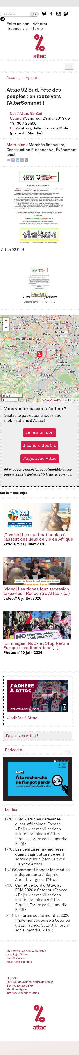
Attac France (27, 925)
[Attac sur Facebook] (52, 14)
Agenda (33, 78)
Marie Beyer (53, 859)
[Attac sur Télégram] (3, 19)
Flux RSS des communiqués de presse (30, 982)
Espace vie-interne (25, 29)
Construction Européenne (30, 150)
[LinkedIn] (17, 160)
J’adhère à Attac (22, 718)
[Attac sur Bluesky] (44, 14)
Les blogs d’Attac (17, 954)
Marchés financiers (46, 145)
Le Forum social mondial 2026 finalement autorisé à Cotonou (42, 920)
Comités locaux (16, 958)
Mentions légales (17, 989)
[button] (39, 355)
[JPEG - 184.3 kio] (39, 284)
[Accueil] (39, 46)
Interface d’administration (23, 993)
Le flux (11, 810)
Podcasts (13, 750)
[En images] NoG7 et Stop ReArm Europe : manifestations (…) (36, 646)
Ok (34, 14)
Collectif (48, 925)
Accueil (13, 78)
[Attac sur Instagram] (59, 14)
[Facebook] (13, 160)
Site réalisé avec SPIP (20, 986)
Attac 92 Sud (30, 114)
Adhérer (40, 24)
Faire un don (18, 24)
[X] (26, 160)
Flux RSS (12, 978)
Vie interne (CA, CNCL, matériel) (26, 951)
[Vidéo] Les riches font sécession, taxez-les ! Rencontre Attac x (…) (36, 591)
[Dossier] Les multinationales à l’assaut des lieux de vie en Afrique (38, 537)
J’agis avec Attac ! (21, 736)
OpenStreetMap (53, 400)
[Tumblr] (22, 160)
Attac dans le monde (19, 962)
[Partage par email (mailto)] (9, 160)
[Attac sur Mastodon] (66, 14)
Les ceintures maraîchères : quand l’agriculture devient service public (40, 854)
